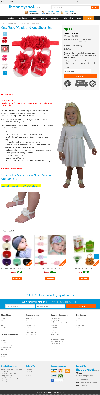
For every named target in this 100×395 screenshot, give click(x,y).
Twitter (28, 377)
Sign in (91, 2)
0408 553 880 (7, 2)
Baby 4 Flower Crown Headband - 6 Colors (50, 268)
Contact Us (4, 330)
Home (3, 318)
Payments (4, 338)
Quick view (17, 250)
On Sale (3, 323)
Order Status (29, 321)
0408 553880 (84, 380)
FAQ (2, 352)
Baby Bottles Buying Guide (8, 373)
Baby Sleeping (55, 332)
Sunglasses (23, 18)
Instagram (29, 369)
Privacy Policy (5, 349)
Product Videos (68, 18)
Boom (78, 323)
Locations (4, 354)
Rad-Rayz (78, 321)
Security (3, 342)
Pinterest (28, 373)
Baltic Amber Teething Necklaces (60, 323)
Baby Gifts (54, 18)
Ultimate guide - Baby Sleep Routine (11, 379)
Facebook (29, 371)
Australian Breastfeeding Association (11, 369)
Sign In (28, 330)
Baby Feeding (55, 327)
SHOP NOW (16, 279)
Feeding (34, 18)
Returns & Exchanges (7, 345)
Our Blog (3, 327)
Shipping (3, 340)
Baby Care (54, 325)
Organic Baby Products (57, 339)
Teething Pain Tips (6, 377)
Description (7, 94)
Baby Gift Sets (55, 334)
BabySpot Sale (55, 321)
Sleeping (44, 18)
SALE (79, 18)
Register (97, 2)
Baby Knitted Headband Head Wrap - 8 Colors (16, 268)
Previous (5, 34)
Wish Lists (29, 323)
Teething (11, 18)
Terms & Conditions (6, 347)
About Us (3, 325)
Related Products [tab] (8, 231)
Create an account (31, 332)
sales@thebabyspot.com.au (22, 2)
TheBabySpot (80, 325)
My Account (29, 318)
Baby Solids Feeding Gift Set (83, 268)
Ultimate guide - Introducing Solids (11, 381)
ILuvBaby (79, 318)
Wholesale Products (57, 341)
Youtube (28, 375)
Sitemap (3, 356)
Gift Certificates (30, 325)
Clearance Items (55, 344)
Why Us (3, 321)
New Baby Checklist (6, 375)
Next (5, 73)
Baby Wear (54, 330)
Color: (66, 67)
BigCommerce (47, 392)
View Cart (29, 327)
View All (78, 327)
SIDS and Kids (5, 371)
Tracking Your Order (32, 334)
